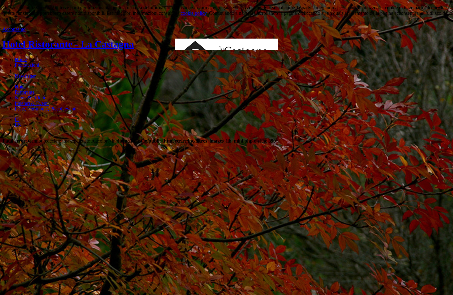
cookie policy (193, 13)
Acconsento (14, 29)
